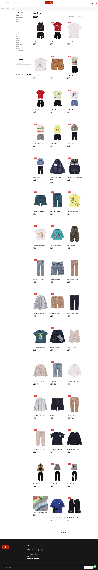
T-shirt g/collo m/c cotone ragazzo (40, 512)
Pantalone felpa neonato (55, 211)
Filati (18, 32)
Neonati (18, 42)
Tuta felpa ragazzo (37, 483)
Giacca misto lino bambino (38, 381)
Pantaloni (18, 48)
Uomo (18, 52)
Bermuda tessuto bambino (55, 313)
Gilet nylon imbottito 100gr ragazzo (74, 177)
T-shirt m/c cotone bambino (39, 347)
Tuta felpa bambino (71, 143)
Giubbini (18, 34)
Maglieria (18, 38)
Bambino (18, 23)
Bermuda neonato (53, 75)
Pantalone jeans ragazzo (38, 279)
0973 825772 (34, 554)
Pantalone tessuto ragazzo (72, 279)
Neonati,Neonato (20, 44)
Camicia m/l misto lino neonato (39, 415)
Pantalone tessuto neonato (72, 415)
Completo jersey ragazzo (38, 41)
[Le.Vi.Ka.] (49, 3)
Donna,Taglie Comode (21, 30)
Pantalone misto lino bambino (39, 449)
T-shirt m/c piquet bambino (39, 75)
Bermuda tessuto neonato (55, 415)
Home (3, 8)
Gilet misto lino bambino (72, 347)
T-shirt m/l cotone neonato (55, 245)
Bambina (18, 19)
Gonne (18, 36)
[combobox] (23, 63)
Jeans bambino (53, 381)
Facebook (3, 553)
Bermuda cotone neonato (38, 211)
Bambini (7, 8)
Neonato (18, 46)
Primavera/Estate (20, 50)
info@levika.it (32, 556)
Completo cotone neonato (55, 109)
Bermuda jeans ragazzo (55, 279)
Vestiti (18, 54)
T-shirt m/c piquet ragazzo (72, 41)
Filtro (29, 74)
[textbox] (23, 63)
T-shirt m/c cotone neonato (73, 211)
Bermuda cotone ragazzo (72, 517)
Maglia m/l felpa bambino (55, 347)
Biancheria (19, 25)
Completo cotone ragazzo (72, 75)
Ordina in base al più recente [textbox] (56, 16)
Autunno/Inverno (20, 17)
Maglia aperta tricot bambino (73, 449)
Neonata (18, 40)
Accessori (19, 15)
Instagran (6, 553)
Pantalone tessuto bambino (72, 313)
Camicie (18, 27)
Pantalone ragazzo (71, 245)
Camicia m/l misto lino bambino (39, 313)
